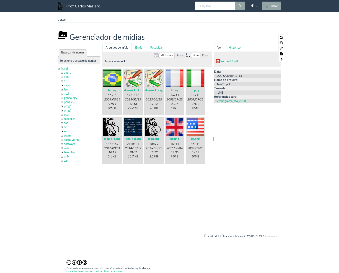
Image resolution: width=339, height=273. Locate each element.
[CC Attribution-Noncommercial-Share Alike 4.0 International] (77, 262)
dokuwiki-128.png (136, 90)
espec (67, 85)
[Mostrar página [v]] (281, 37)
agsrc (67, 72)
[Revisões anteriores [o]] (281, 42)
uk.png (174, 138)
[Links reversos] (281, 48)
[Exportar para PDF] (281, 53)
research (69, 118)
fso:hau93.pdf (229, 61)
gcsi (66, 93)
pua (66, 114)
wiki (66, 160)
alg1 (67, 76)
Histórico (235, 47)
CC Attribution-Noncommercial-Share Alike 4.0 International (95, 271)
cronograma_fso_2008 (231, 101)
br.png (112, 90)
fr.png (174, 90)
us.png (195, 138)
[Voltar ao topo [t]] (281, 59)
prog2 (68, 110)
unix (66, 156)
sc (65, 127)
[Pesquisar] (240, 6)
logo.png (153, 138)
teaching (69, 152)
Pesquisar (156, 47)
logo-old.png (133, 138)
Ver (219, 47)
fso (66, 89)
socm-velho (71, 139)
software (70, 144)
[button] (254, 6)
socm (67, 135)
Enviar (139, 47)
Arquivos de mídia (117, 47)
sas (66, 123)
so (65, 131)
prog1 (68, 106)
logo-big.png (112, 138)
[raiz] (64, 68)
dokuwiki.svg (154, 90)
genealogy (70, 97)
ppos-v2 (69, 102)
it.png (195, 90)
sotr (66, 148)
